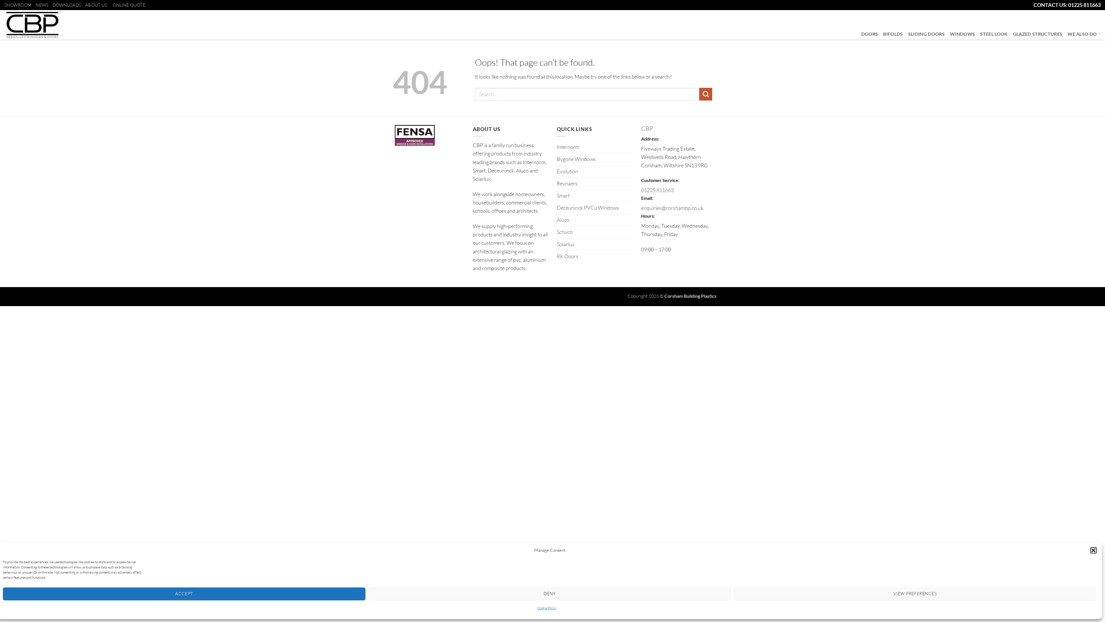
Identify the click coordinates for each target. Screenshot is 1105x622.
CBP (647, 128)
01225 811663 (657, 190)
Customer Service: (660, 180)
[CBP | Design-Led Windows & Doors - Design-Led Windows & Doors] (32, 25)
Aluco (563, 220)
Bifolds (893, 34)
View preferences (915, 593)
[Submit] (705, 94)
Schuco (565, 232)
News (42, 5)
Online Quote (129, 5)
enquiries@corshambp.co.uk (672, 208)
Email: (647, 198)
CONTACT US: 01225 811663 (1067, 5)
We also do (1082, 34)
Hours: (648, 216)
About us (96, 5)
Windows (962, 34)
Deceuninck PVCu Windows (588, 207)
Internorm (568, 147)
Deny (550, 593)
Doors (869, 34)
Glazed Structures (1038, 34)
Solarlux (565, 244)
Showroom (18, 5)
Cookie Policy (547, 608)
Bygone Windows (576, 159)
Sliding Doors (926, 34)
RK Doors (567, 256)
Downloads (67, 5)
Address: (650, 138)
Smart (563, 195)
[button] (1093, 550)
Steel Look (993, 34)
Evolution (567, 171)
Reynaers (567, 183)
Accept (184, 593)
